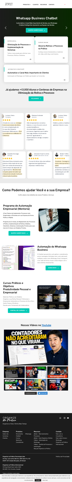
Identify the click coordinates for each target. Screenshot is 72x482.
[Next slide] (66, 27)
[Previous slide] (6, 27)
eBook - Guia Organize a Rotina (43, 438)
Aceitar (38, 480)
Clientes (5, 438)
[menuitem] (27, 5)
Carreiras (5, 436)
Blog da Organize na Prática (42, 449)
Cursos (18, 438)
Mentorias (19, 440)
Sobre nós (5, 434)
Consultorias (19, 442)
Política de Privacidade (62, 457)
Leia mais (45, 480)
